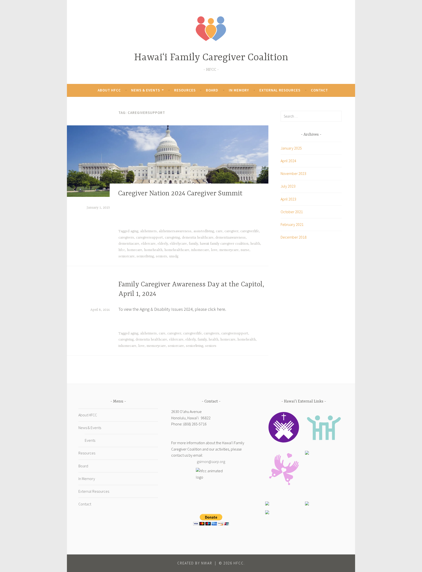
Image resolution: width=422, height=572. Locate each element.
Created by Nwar (194, 563)
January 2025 (291, 148)
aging (134, 231)
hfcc (121, 250)
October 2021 (292, 211)
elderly (163, 244)
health (255, 244)
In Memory (239, 90)
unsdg (173, 256)
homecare (134, 250)
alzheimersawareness (175, 231)
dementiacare (128, 244)
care (219, 231)
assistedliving (203, 231)
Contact (319, 90)
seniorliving (145, 256)
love (214, 250)
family (193, 244)
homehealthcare (176, 250)
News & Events (145, 90)
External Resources (279, 90)
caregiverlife (249, 231)
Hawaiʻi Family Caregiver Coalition (211, 57)
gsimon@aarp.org (211, 461)
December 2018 (293, 237)
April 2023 (288, 199)
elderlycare (178, 244)
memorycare (229, 250)
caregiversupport (149, 238)
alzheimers (148, 231)
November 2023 (293, 173)
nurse (245, 250)
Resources (185, 90)
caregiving (172, 238)
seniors (161, 256)
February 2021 (292, 224)
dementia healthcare (197, 238)
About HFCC (109, 90)
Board (212, 90)
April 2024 (288, 160)
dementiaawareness (230, 238)
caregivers (126, 238)
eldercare (148, 244)
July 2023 (288, 186)
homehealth (153, 250)
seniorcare (126, 256)
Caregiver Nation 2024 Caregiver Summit (180, 194)
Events (90, 440)
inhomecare (200, 250)
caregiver (231, 231)
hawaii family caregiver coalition (224, 244)
